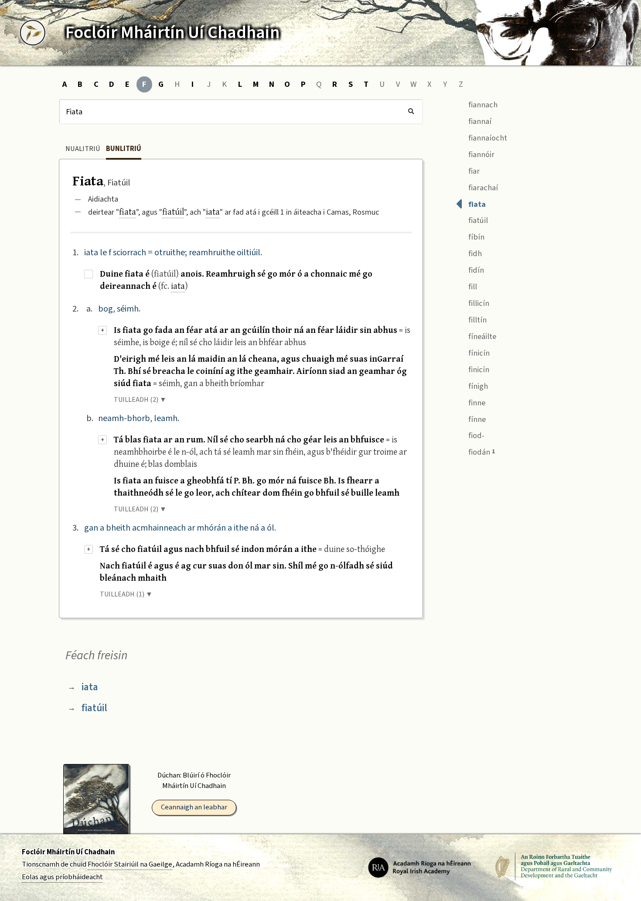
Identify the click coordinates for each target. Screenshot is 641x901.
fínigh (477, 386)
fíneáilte (481, 336)
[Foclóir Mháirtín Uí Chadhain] (33, 33)
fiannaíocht (487, 138)
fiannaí (479, 121)
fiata (127, 211)
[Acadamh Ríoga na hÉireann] (419, 867)
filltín (477, 319)
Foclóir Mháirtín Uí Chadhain (68, 852)
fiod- (475, 435)
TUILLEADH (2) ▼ (140, 399)
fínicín (478, 353)
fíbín (475, 237)
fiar (473, 171)
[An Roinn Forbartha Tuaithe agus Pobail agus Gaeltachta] (553, 867)
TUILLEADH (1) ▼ (126, 594)
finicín (478, 369)
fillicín (478, 303)
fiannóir (480, 154)
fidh (474, 253)
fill (472, 286)
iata (213, 211)
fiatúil (173, 211)
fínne (476, 419)
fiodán (481, 452)
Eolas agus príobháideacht (62, 877)
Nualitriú (82, 149)
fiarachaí (482, 187)
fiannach (482, 104)
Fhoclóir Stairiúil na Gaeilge (130, 864)
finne (476, 402)
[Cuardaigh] (411, 111)
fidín (475, 270)
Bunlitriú (123, 149)
